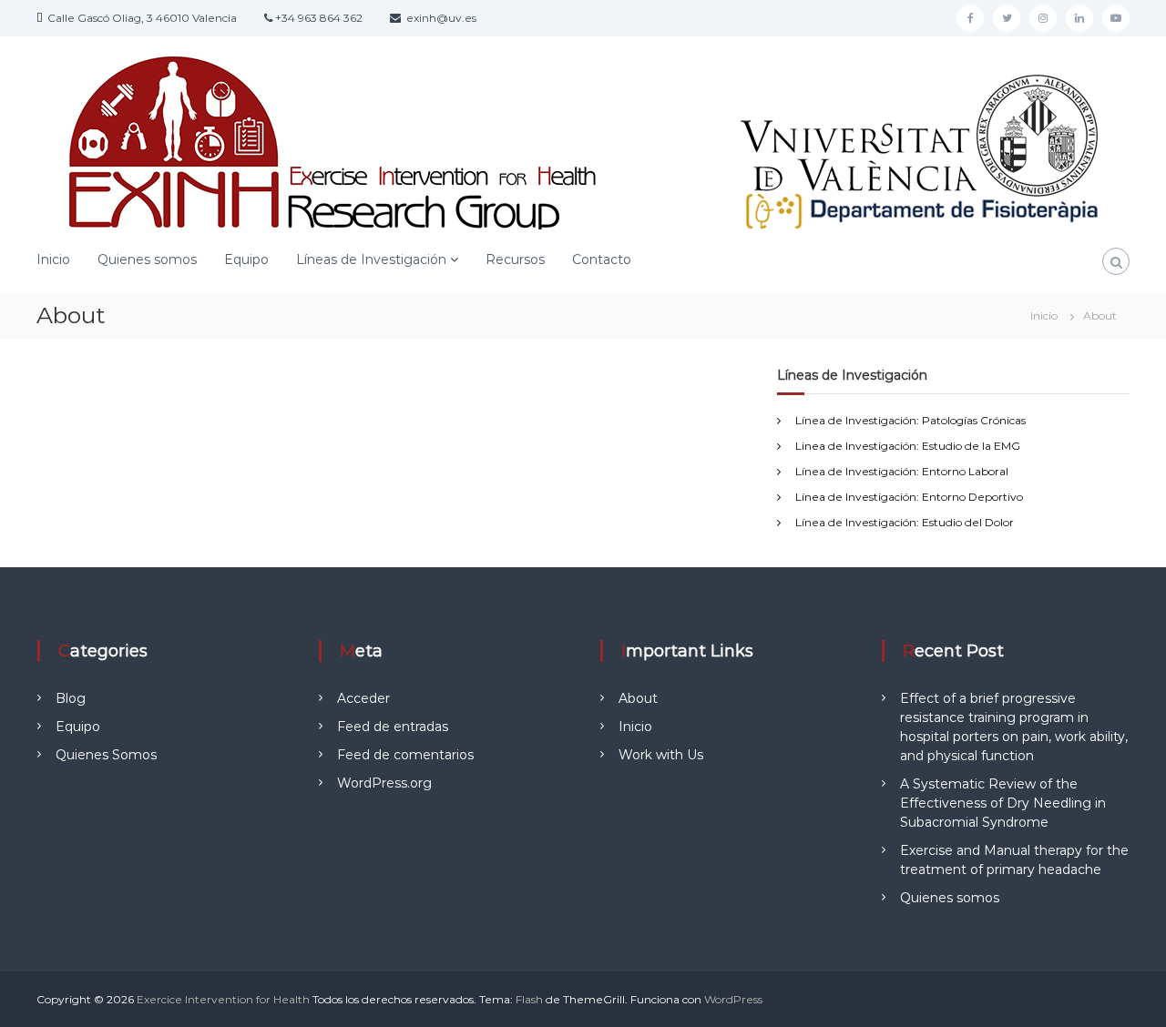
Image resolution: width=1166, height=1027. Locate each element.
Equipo (246, 259)
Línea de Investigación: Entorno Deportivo (909, 496)
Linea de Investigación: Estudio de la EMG (907, 445)
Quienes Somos (106, 755)
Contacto (601, 259)
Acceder (363, 698)
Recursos (515, 259)
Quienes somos (147, 259)
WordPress (733, 999)
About (638, 698)
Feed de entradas (392, 726)
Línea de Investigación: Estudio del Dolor (904, 522)
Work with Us (661, 755)
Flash (529, 999)
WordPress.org (384, 783)
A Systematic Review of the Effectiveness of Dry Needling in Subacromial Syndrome (1003, 803)
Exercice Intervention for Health (223, 999)
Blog (71, 698)
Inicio (53, 259)
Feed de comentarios (405, 755)
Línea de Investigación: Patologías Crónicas (910, 420)
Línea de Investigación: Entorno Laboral (901, 471)
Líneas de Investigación (371, 259)
